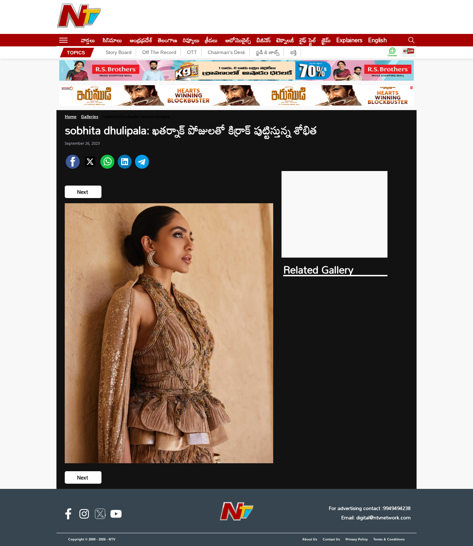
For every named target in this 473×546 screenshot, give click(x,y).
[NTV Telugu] (78, 17)
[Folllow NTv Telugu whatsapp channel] (392, 52)
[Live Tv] (409, 52)
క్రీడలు (211, 40)
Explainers (349, 40)
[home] (74, 40)
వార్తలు (88, 40)
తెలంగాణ (167, 40)
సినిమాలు (112, 40)
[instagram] (84, 515)
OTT (192, 52)
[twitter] (100, 515)
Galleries (89, 116)
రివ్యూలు (191, 40)
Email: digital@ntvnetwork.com (376, 517)
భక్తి (293, 52)
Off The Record (159, 52)
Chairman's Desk (226, 52)
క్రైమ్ (326, 40)
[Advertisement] (335, 214)
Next (83, 192)
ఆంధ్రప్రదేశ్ (141, 40)
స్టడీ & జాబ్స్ (267, 52)
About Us (309, 539)
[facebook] (68, 515)
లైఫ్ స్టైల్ (308, 40)
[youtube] (116, 515)
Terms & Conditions (389, 539)
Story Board (119, 52)
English (377, 40)
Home (71, 116)
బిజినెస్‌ (264, 40)
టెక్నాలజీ (285, 40)
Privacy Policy (357, 539)
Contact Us (331, 539)
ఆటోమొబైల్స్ (238, 40)
